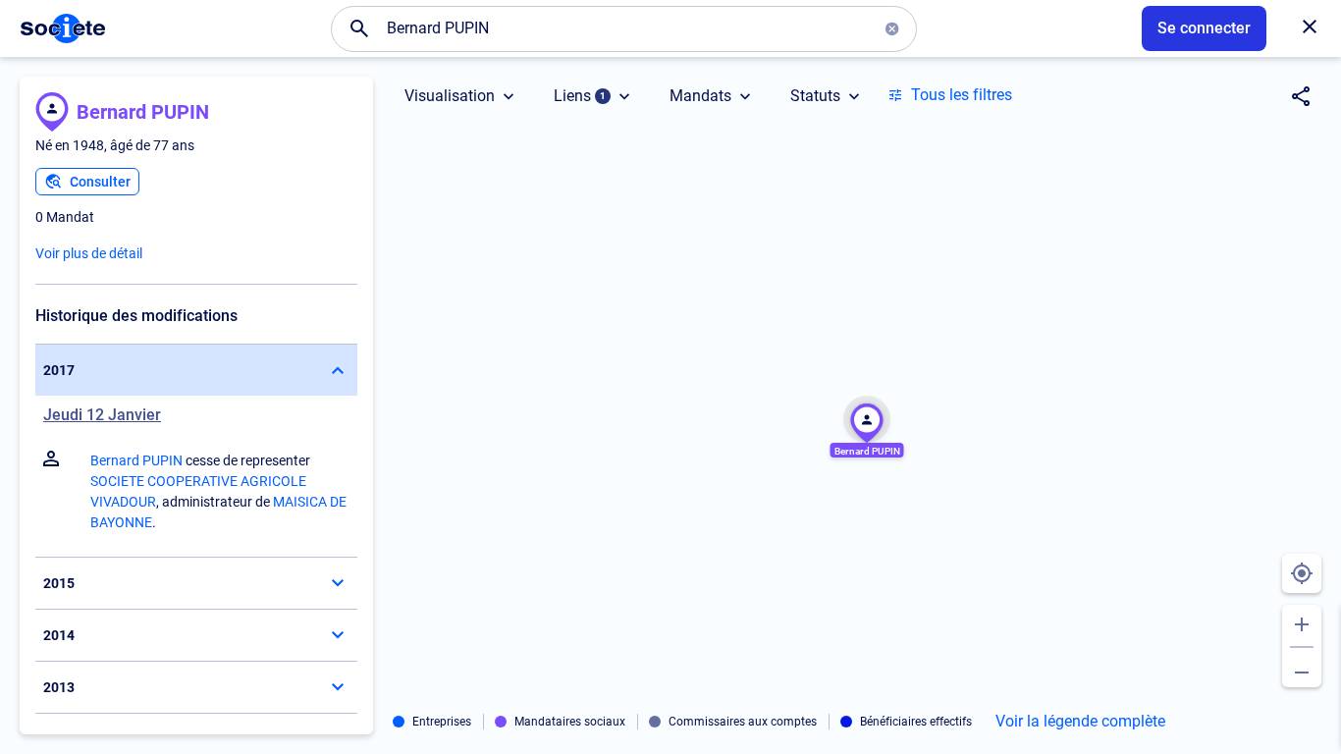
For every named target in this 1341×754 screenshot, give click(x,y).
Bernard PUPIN (143, 112)
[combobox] (624, 28)
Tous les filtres (961, 94)
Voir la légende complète (1080, 721)
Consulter (100, 181)
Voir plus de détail (88, 253)
